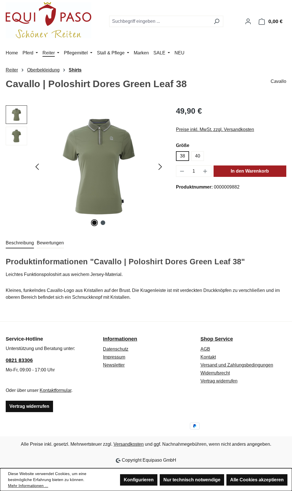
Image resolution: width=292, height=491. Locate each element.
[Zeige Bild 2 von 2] (103, 222)
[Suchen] (216, 21)
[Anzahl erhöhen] (205, 171)
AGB (205, 349)
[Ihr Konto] (248, 21)
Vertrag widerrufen (29, 406)
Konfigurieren (139, 479)
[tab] (20, 243)
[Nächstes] (160, 166)
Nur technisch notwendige (191, 479)
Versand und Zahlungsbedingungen (236, 365)
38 (182, 156)
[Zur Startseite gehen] (48, 20)
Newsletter (114, 365)
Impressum (114, 357)
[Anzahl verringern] (182, 171)
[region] (85, 166)
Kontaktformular (55, 390)
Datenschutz (115, 349)
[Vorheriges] (37, 166)
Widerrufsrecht (215, 373)
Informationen (120, 339)
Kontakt (208, 357)
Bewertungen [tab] (50, 242)
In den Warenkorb (250, 171)
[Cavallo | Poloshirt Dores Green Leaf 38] (98, 166)
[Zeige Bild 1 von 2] (94, 222)
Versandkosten (128, 444)
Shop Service (216, 339)
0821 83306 (19, 360)
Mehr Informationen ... (28, 485)
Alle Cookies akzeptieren (257, 479)
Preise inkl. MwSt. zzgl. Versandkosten (215, 129)
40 (197, 156)
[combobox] (159, 21)
